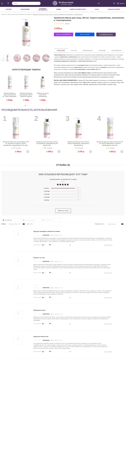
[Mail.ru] (60, 235)
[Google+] (54, 235)
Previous (2, 58)
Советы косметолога (78, 9)
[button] (25, 105)
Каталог (9, 9)
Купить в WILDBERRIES (63, 34)
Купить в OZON (84, 34)
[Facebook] (51, 235)
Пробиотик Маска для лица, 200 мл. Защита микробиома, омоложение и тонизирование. (79, 143)
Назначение (25, 9)
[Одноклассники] (56, 235)
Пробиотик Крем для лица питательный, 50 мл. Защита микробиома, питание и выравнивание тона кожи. (10, 95)
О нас (97, 9)
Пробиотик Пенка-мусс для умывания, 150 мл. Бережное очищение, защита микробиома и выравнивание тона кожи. (26, 95)
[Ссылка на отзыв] (61, 235)
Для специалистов (43, 9)
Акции (58, 9)
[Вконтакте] (50, 235)
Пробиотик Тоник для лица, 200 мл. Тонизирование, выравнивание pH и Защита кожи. (43, 95)
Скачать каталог (114, 9)
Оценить (67, 23)
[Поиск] (38, 3)
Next (50, 58)
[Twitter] (58, 235)
